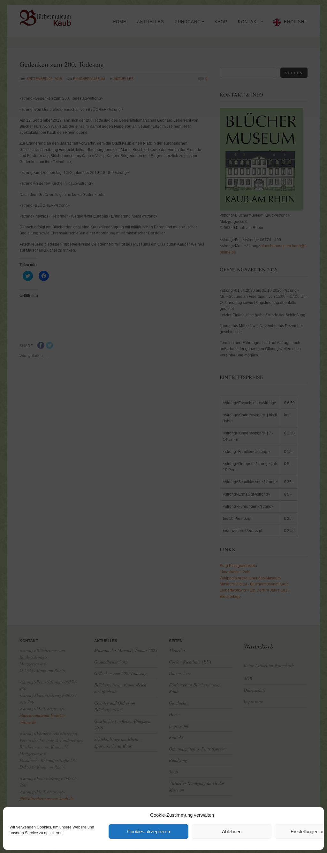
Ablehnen (231, 831)
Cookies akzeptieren (148, 831)
